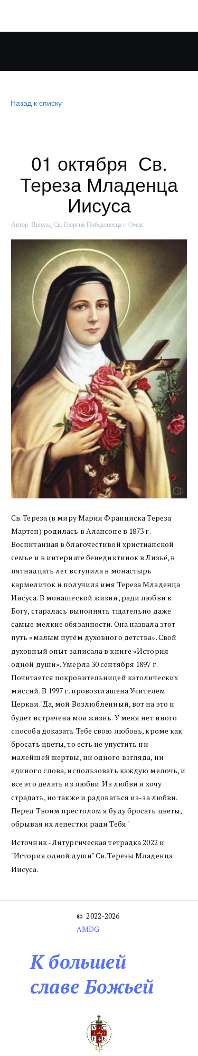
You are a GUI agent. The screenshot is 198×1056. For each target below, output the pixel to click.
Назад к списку (36, 102)
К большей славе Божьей (92, 974)
